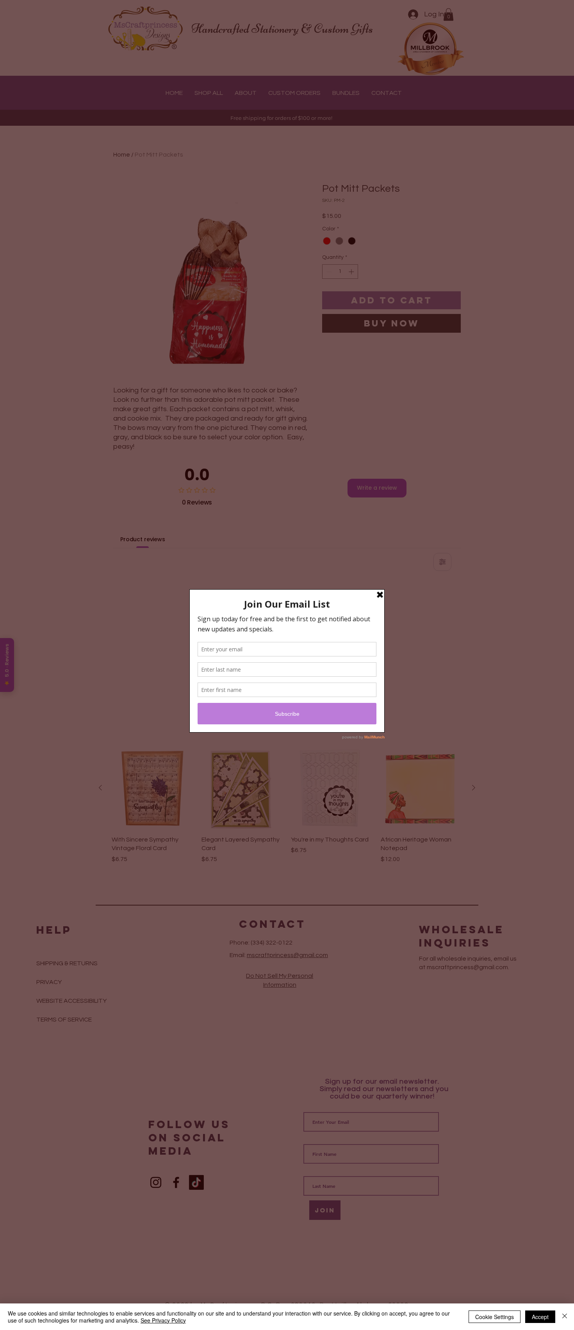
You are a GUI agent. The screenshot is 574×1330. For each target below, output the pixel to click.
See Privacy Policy (163, 1320)
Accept (540, 1317)
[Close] (564, 1317)
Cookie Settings (494, 1317)
